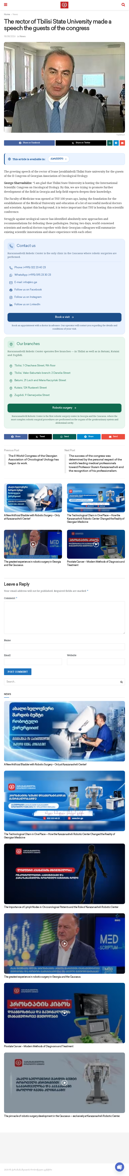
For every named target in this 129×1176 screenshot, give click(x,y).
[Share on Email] (122, 143)
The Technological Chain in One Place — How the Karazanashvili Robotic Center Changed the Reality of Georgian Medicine (95, 518)
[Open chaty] (119, 1167)
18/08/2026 (10, 36)
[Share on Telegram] (116, 143)
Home (7, 15)
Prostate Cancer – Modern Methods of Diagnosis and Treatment (38, 1046)
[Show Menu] (5, 5)
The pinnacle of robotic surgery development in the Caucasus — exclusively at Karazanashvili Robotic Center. (62, 1116)
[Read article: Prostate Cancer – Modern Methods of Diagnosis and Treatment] (96, 544)
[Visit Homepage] (64, 5)
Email (7, 655)
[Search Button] (123, 5)
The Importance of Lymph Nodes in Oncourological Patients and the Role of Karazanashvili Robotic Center (61, 907)
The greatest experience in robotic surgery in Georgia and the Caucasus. (42, 977)
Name (7, 640)
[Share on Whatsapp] (110, 143)
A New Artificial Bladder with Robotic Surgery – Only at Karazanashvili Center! (45, 764)
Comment (10, 598)
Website (71, 655)
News (15, 15)
